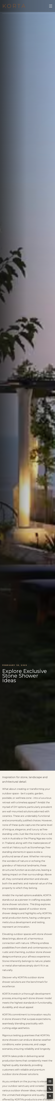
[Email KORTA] (50, 1081)
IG (50, 1096)
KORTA (14, 6)
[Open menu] (51, 6)
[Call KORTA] (50, 1089)
